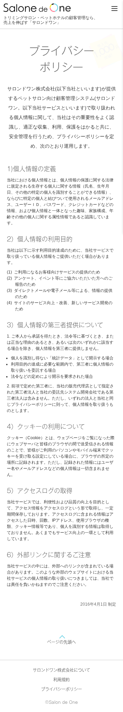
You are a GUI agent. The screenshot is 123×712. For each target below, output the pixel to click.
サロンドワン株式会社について (61, 670)
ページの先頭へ (61, 642)
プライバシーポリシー (61, 689)
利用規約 (61, 680)
